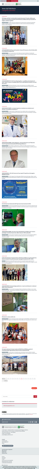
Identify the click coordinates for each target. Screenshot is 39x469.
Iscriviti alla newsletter (8, 445)
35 (28, 378)
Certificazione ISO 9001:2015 (7, 462)
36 (30, 378)
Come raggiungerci (5, 441)
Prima (3, 378)
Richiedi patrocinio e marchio (7, 461)
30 (17, 378)
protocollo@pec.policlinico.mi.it (7, 434)
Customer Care (4, 440)
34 (25, 378)
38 (34, 378)
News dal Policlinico (9, 8)
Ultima (5, 380)
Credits (3, 459)
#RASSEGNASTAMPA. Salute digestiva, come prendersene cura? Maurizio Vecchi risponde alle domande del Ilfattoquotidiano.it (18, 143)
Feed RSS (34, 388)
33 (23, 378)
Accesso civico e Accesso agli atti (7, 460)
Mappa (3, 443)
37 (32, 378)
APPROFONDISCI (30, 468)
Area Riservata (5, 465)
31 (19, 378)
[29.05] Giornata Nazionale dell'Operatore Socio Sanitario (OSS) (16, 203)
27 (10, 378)
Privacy (3, 456)
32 (21, 378)
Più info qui (31, 414)
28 (12, 378)
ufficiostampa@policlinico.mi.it (8, 405)
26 (8, 378)
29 (15, 378)
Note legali (4, 457)
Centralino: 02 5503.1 (7, 419)
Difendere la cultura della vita (8, 316)
